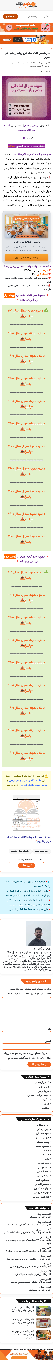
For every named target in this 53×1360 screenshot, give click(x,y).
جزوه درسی (43, 1091)
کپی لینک (26, 865)
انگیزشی (45, 1100)
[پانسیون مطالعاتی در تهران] (26, 226)
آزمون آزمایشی (41, 1083)
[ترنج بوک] (26, 5)
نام (49, 1029)
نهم (47, 1159)
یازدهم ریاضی (42, 1180)
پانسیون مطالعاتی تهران (26, 257)
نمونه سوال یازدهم (19, 851)
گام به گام (44, 1087)
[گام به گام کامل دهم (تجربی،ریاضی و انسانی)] (43, 1311)
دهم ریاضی (43, 1167)
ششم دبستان (42, 1146)
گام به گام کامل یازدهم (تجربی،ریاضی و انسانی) (23, 1321)
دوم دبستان (43, 1129)
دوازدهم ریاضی (41, 1193)
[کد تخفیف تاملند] (26, 39)
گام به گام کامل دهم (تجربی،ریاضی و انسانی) (23, 1308)
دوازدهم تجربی (41, 1188)
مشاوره (45, 1108)
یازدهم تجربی (42, 1176)
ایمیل (47, 1041)
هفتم (46, 1150)
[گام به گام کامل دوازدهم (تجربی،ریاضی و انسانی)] (43, 1335)
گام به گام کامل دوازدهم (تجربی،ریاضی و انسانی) (22, 1333)
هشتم (46, 1155)
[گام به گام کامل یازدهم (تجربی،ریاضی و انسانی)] (43, 1323)
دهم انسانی (43, 1172)
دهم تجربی (43, 1163)
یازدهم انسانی (42, 1184)
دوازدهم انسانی (41, 1197)
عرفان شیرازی (42, 948)
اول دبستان (43, 1125)
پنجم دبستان (42, 1142)
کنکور (46, 1104)
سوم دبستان (42, 1134)
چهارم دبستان (42, 1138)
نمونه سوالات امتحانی (38, 1095)
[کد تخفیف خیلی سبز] (26, 27)
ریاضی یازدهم (41, 851)
